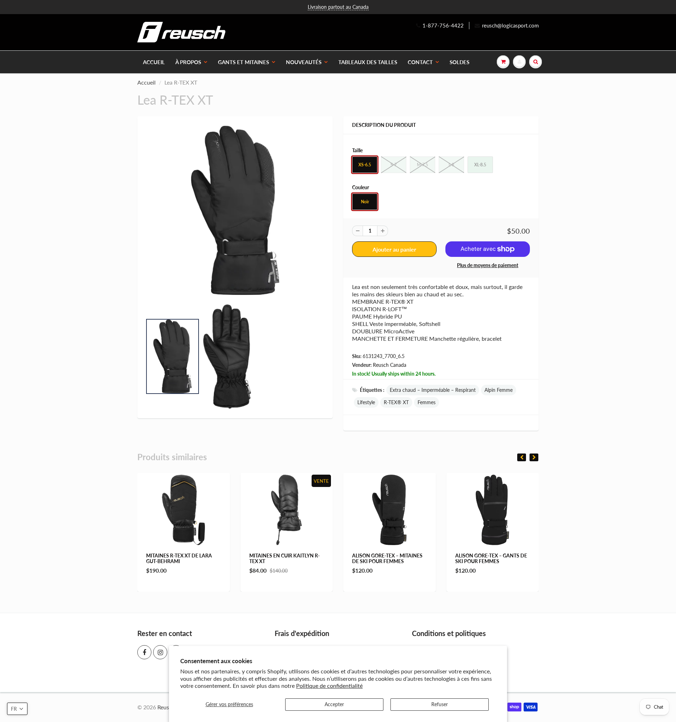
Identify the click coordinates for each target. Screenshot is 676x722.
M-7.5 (422, 164)
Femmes (427, 402)
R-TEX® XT (396, 402)
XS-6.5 (364, 164)
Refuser (439, 704)
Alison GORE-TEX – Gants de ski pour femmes (464, 558)
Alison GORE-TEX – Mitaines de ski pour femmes (361, 558)
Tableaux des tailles (367, 62)
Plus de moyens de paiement (487, 265)
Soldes (459, 62)
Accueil (154, 62)
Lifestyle (366, 402)
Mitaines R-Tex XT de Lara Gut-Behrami (153, 558)
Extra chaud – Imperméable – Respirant (433, 390)
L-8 (451, 164)
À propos (188, 62)
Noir (365, 201)
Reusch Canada (389, 365)
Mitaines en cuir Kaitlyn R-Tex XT (258, 558)
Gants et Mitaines (243, 62)
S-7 (393, 164)
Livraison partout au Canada (338, 7)
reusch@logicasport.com (510, 25)
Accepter (334, 704)
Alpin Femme (498, 390)
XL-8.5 (480, 164)
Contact (420, 62)
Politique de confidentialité (329, 685)
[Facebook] (144, 652)
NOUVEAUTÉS (303, 62)
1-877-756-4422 (443, 25)
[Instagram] (160, 652)
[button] (17, 709)
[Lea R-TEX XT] (235, 210)
